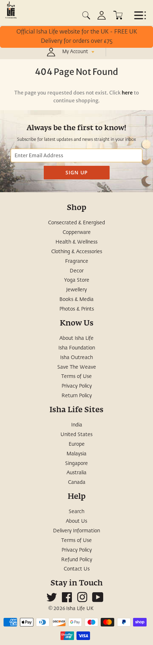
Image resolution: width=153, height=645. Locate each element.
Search (76, 511)
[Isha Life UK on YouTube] (98, 600)
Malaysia (76, 453)
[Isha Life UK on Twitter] (51, 600)
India (76, 425)
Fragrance (76, 261)
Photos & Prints (76, 309)
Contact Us (77, 569)
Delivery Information (76, 530)
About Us (76, 521)
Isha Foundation (76, 347)
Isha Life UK (80, 608)
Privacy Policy (77, 386)
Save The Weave (76, 367)
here (127, 92)
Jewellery (76, 289)
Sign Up (76, 172)
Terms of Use (76, 376)
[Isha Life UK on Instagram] (82, 600)
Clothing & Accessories (76, 251)
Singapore (76, 463)
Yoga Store (76, 280)
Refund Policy (76, 559)
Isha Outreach (76, 357)
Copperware (77, 232)
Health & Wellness (76, 242)
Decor (77, 270)
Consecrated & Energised (76, 222)
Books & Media (76, 299)
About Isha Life (76, 338)
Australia (76, 472)
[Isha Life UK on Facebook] (67, 600)
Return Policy (77, 395)
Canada (76, 482)
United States (76, 434)
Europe (77, 444)
